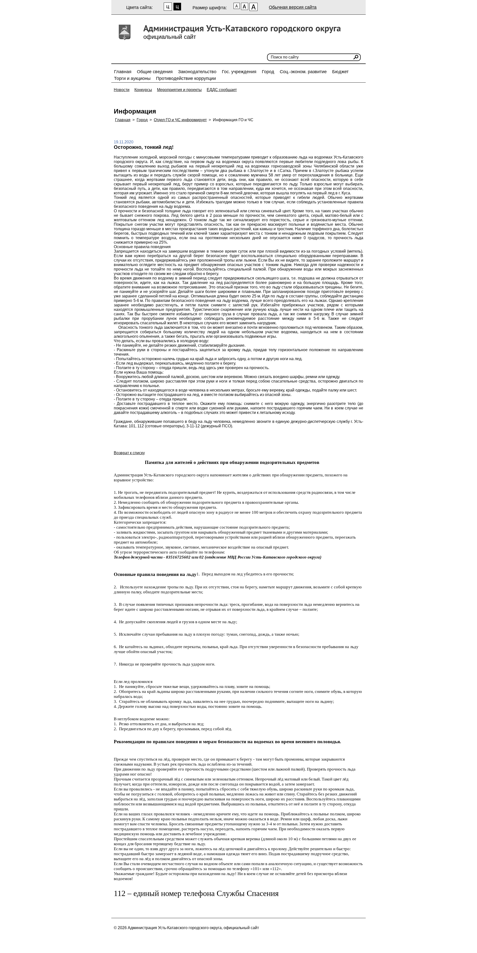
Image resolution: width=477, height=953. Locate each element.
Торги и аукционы (132, 78)
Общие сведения (155, 71)
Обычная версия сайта (293, 7)
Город (268, 71)
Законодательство (197, 71)
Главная (122, 71)
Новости (121, 90)
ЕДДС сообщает (222, 90)
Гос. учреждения (239, 71)
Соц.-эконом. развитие (303, 71)
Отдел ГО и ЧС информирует (180, 120)
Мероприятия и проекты (179, 90)
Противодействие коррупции (186, 78)
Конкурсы (143, 90)
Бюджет (340, 71)
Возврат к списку (129, 453)
